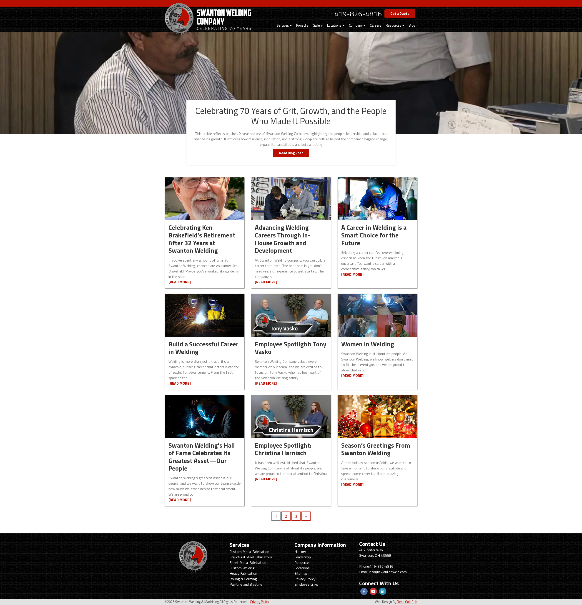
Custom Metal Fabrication (249, 551)
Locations (334, 25)
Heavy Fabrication (243, 573)
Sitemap (300, 573)
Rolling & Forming (243, 579)
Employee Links (306, 584)
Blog (412, 25)
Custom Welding (242, 568)
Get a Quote (399, 13)
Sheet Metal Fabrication (248, 562)
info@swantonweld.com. (388, 572)
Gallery (318, 25)
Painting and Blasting (246, 584)
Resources (393, 25)
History (300, 551)
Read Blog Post (291, 153)
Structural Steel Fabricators (251, 557)
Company (356, 25)
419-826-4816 (358, 13)
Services (283, 25)
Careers (375, 25)
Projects (302, 25)
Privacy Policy (305, 579)
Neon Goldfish (407, 601)
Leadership (302, 557)
